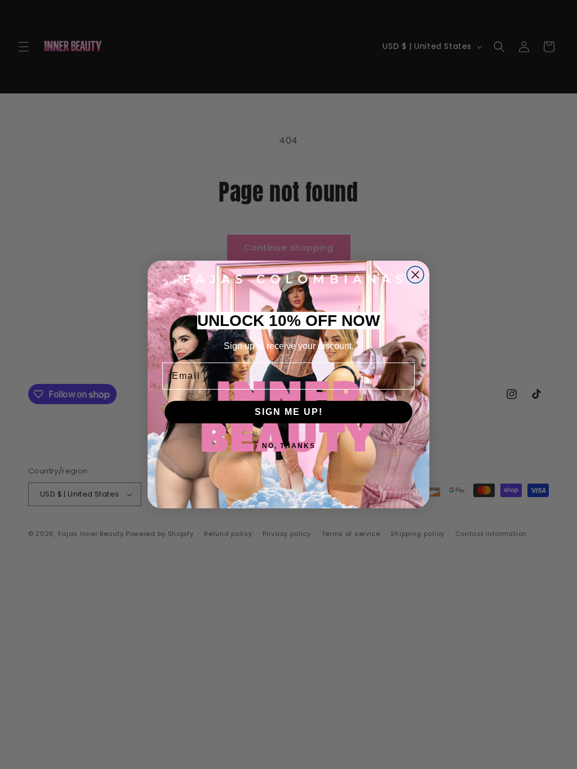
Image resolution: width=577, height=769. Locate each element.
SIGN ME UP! (289, 412)
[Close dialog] (415, 274)
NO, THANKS (289, 446)
